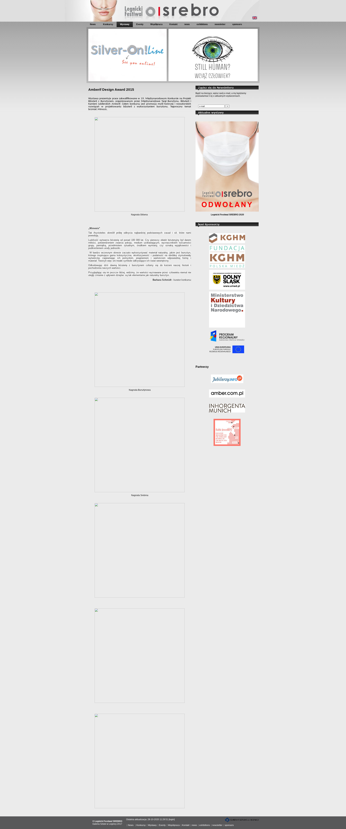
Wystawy (124, 24)
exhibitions (202, 24)
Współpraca (156, 24)
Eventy (139, 24)
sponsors (237, 24)
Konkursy (108, 24)
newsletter (220, 24)
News (93, 24)
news (187, 24)
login (171, 819)
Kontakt (173, 24)
